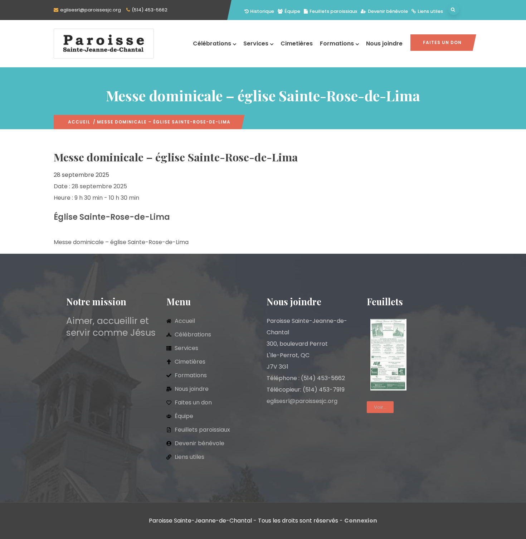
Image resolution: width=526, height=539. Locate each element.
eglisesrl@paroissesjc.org (90, 9)
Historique (262, 11)
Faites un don (442, 42)
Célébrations (212, 43)
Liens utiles (430, 11)
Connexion (360, 520)
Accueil (79, 122)
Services (255, 43)
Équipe (292, 11)
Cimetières (297, 43)
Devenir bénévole (388, 11)
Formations (337, 43)
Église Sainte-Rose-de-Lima (112, 217)
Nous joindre (384, 43)
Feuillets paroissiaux (333, 11)
